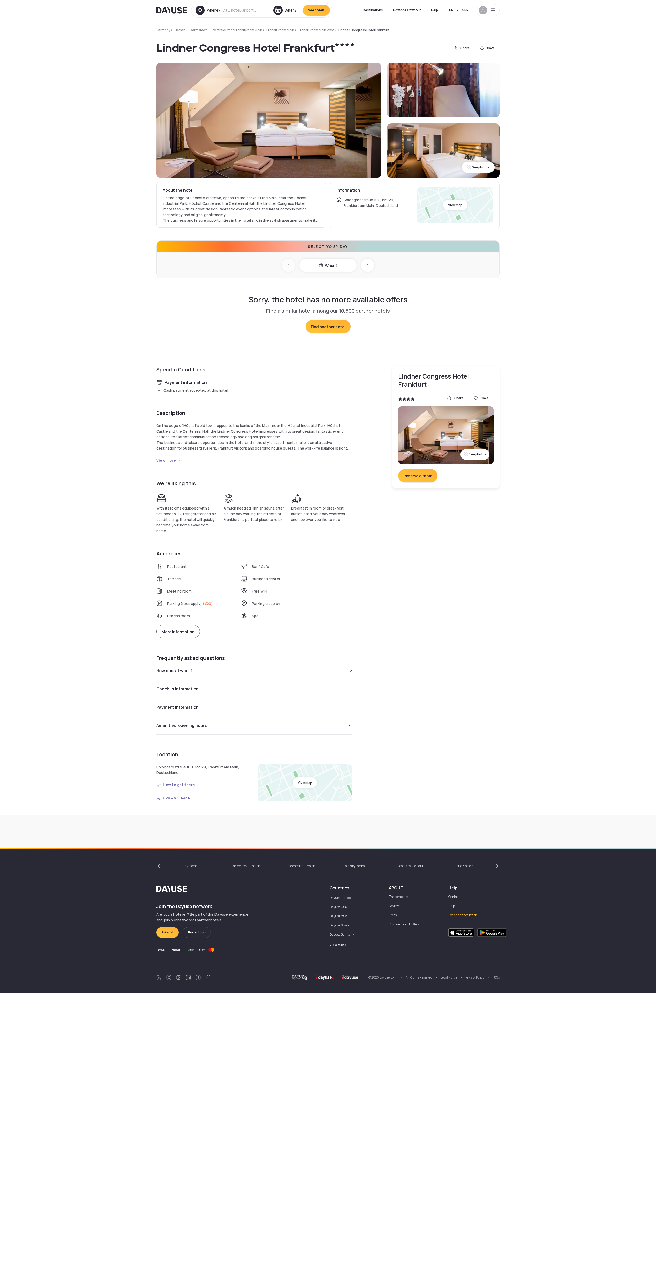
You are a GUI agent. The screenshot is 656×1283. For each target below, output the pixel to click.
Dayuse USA (338, 907)
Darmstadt (198, 30)
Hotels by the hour (355, 866)
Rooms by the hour (410, 866)
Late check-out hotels (300, 866)
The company (398, 896)
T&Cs (496, 977)
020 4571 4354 (176, 797)
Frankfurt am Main (280, 30)
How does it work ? (407, 10)
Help (434, 10)
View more (166, 460)
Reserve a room (417, 475)
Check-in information (177, 689)
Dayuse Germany (342, 934)
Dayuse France (340, 897)
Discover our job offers (404, 924)
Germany (163, 30)
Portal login (197, 932)
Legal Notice (448, 977)
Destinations (373, 10)
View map (455, 205)
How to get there (179, 784)
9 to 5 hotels (465, 866)
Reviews (394, 906)
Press (393, 915)
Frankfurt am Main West (316, 30)
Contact (453, 896)
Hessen (180, 30)
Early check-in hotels (245, 866)
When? (331, 265)
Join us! (167, 932)
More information (178, 631)
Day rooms (189, 866)
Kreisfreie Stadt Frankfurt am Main (236, 30)
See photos (480, 167)
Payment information (177, 707)
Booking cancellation (462, 915)
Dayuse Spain (339, 925)
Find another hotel (328, 326)
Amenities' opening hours (181, 725)
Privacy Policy (474, 977)
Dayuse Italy (338, 916)
